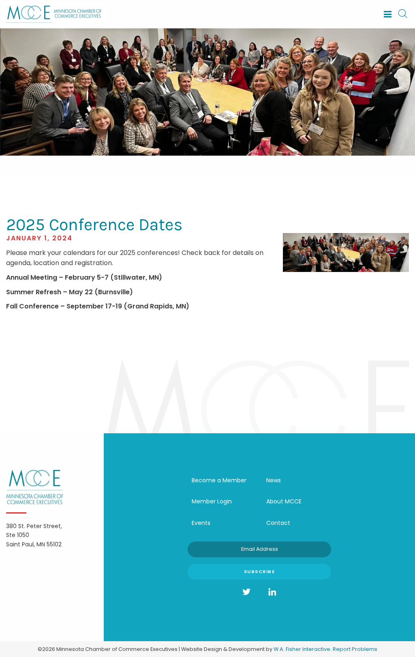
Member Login (212, 501)
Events (201, 523)
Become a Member (219, 480)
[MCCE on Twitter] (246, 592)
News (273, 480)
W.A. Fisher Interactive (302, 649)
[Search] (402, 14)
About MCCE (284, 501)
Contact (278, 523)
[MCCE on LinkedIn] (272, 592)
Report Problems (355, 649)
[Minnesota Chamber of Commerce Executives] (54, 13)
